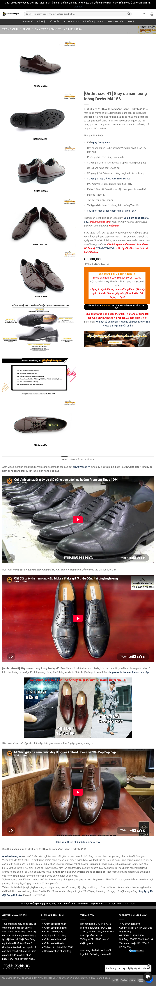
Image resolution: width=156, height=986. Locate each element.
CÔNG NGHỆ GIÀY (115, 21)
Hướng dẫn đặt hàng (55, 935)
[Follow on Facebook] (5, 966)
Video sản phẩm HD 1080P (58, 947)
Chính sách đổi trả (53, 931)
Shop (26, 29)
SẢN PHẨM (55, 21)
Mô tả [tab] (64, 459)
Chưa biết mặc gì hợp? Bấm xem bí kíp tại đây (111, 210)
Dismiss (78, 6)
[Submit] (128, 14)
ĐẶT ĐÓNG (88, 21)
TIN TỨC (100, 21)
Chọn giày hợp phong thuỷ (57, 951)
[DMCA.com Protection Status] (136, 950)
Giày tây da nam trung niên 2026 (58, 29)
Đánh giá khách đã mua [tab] (82, 459)
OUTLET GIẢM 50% (71, 21)
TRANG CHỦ (27, 21)
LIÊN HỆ (130, 21)
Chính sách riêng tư (54, 943)
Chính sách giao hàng (55, 927)
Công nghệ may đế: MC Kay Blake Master (109, 178)
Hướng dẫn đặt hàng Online (135, 321)
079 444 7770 (103, 923)
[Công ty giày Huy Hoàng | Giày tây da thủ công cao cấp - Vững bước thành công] (10, 14)
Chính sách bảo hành (55, 923)
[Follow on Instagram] (10, 966)
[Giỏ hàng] (152, 14)
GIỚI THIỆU (41, 21)
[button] (147, 976)
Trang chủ (10, 29)
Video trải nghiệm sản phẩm (118, 325)
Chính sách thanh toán (55, 939)
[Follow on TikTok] (16, 966)
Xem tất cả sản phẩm (107, 321)
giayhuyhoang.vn (81, 466)
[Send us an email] (21, 966)
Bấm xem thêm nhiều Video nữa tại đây (78, 842)
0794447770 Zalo (105, 248)
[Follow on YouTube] (27, 966)
